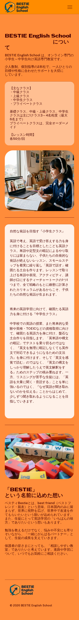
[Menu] (70, 7)
